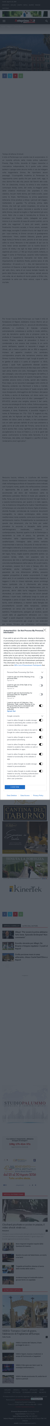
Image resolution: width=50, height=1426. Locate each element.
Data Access (25, 795)
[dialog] (25, 713)
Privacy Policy (38, 795)
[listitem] (25, 672)
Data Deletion (12, 795)
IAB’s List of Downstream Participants (28, 665)
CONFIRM (15, 787)
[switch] (41, 677)
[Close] (45, 631)
